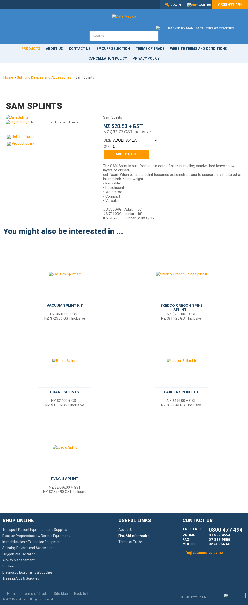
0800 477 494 (230, 5)
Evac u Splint (64, 479)
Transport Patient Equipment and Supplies (34, 530)
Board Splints (64, 392)
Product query (23, 143)
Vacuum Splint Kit (65, 305)
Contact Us (80, 49)
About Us (54, 49)
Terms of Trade (150, 49)
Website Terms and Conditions (198, 49)
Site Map (61, 593)
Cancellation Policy (108, 58)
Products (30, 49)
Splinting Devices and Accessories (44, 77)
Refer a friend (23, 136)
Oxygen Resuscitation (19, 554)
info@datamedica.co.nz (202, 553)
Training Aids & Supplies (20, 578)
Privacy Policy (146, 58)
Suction (8, 566)
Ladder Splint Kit (181, 392)
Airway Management (18, 560)
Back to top (83, 593)
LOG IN (176, 5)
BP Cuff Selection (113, 49)
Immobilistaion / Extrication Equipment (32, 542)
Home (8, 77)
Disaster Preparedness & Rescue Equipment (36, 536)
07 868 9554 (219, 535)
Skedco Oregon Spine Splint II (181, 307)
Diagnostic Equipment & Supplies (27, 572)
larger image (19, 122)
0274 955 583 (220, 544)
